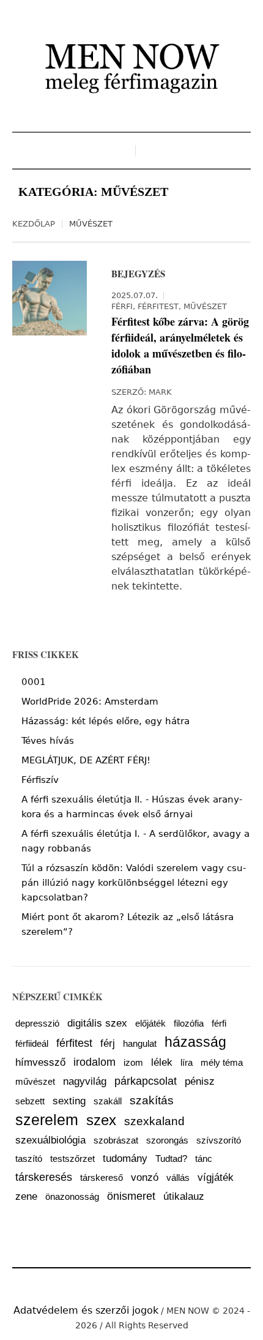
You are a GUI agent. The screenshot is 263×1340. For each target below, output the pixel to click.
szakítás (152, 1100)
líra (186, 1063)
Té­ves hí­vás (47, 740)
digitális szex (97, 1023)
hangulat (140, 1044)
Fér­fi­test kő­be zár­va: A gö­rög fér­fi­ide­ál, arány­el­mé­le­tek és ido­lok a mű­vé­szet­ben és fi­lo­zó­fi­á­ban (180, 345)
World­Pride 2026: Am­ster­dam (89, 701)
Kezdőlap (33, 223)
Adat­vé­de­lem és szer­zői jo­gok (85, 1310)
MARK (160, 392)
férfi (219, 1023)
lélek (161, 1062)
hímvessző (40, 1062)
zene (26, 1196)
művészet (35, 1082)
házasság (195, 1042)
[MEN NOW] (131, 67)
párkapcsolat (145, 1081)
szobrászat (116, 1140)
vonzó (144, 1177)
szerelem (46, 1119)
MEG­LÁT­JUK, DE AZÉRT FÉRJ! (85, 760)
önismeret (131, 1196)
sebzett (30, 1101)
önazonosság (72, 1197)
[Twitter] (150, 1283)
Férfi (122, 306)
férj (107, 1043)
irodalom (94, 1062)
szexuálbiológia (50, 1140)
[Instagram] (131, 1283)
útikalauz (183, 1196)
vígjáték (216, 1177)
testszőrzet (72, 1159)
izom (133, 1063)
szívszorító (218, 1140)
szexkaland (154, 1121)
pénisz (200, 1081)
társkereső (101, 1178)
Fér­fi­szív (40, 779)
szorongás (167, 1140)
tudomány (125, 1158)
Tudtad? (171, 1159)
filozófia (189, 1023)
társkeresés (43, 1177)
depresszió (37, 1023)
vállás (178, 1178)
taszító (28, 1159)
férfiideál (31, 1044)
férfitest (74, 1043)
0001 (33, 681)
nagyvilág (84, 1081)
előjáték (150, 1023)
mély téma (222, 1063)
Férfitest (158, 306)
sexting (69, 1101)
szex (101, 1120)
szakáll (108, 1101)
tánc (203, 1159)
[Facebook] (112, 1283)
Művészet (205, 306)
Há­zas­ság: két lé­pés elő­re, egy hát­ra (105, 721)
